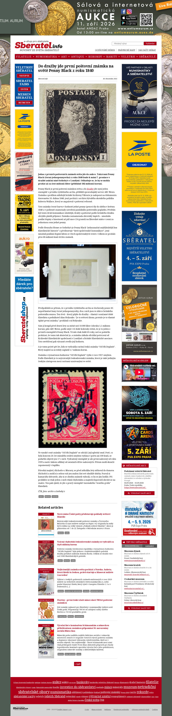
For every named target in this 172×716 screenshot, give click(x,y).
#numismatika (46, 600)
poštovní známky (110, 692)
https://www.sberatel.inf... (135, 487)
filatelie (24, 56)
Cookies (155, 709)
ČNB (102, 700)
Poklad (97, 692)
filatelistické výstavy (23, 687)
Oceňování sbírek (105, 50)
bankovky (83, 682)
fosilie (34, 687)
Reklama (107, 709)
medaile (100, 687)
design (116, 682)
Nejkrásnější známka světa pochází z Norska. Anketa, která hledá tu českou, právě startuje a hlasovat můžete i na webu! (85, 572)
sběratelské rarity (97, 591)
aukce (41, 497)
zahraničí (149, 546)
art (64, 56)
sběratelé (147, 56)
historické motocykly (44, 687)
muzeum (130, 686)
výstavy (85, 696)
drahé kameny (137, 682)
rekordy (95, 56)
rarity (111, 56)
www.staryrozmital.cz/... (134, 588)
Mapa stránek (97, 709)
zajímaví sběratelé (133, 696)
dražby (90, 188)
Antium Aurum (46, 682)
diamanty (124, 682)
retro (151, 692)
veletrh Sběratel (54, 696)
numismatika (46, 56)
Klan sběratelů (70, 654)
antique (77, 56)
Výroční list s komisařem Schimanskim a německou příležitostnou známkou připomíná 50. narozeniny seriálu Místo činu (83, 628)
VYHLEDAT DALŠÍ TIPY (140, 608)
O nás (87, 709)
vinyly (78, 696)
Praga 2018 (125, 692)
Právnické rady (126, 50)
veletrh (128, 56)
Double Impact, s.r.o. (64, 709)
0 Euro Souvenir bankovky (23, 682)
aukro (65, 682)
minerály (118, 687)
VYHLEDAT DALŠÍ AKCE (141, 493)
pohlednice (88, 692)
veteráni (70, 696)
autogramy (72, 682)
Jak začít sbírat (147, 50)
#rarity (46, 514)
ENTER (24, 89)
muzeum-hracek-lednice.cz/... (137, 574)
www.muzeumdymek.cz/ (134, 560)
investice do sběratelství (73, 591)
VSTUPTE (24, 75)
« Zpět (78, 664)
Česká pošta (62, 616)
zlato (153, 697)
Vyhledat (150, 43)
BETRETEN (24, 102)
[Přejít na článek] (46, 525)
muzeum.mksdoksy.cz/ (133, 602)
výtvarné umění (100, 696)
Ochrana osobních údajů (140, 709)
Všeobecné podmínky (121, 709)
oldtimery (77, 692)
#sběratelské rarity (46, 571)
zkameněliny (146, 697)
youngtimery (118, 696)
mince (108, 687)
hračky (56, 687)
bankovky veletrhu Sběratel (102, 682)
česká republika (132, 546)
